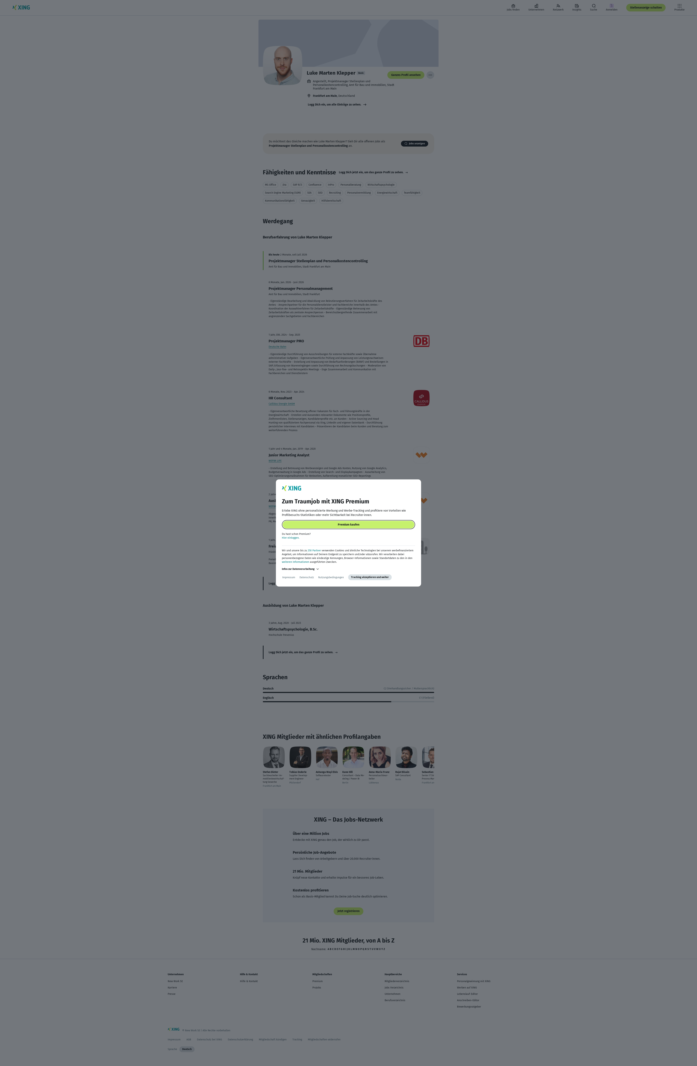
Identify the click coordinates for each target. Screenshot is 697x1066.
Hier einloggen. (290, 537)
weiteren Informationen (295, 562)
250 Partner (314, 550)
